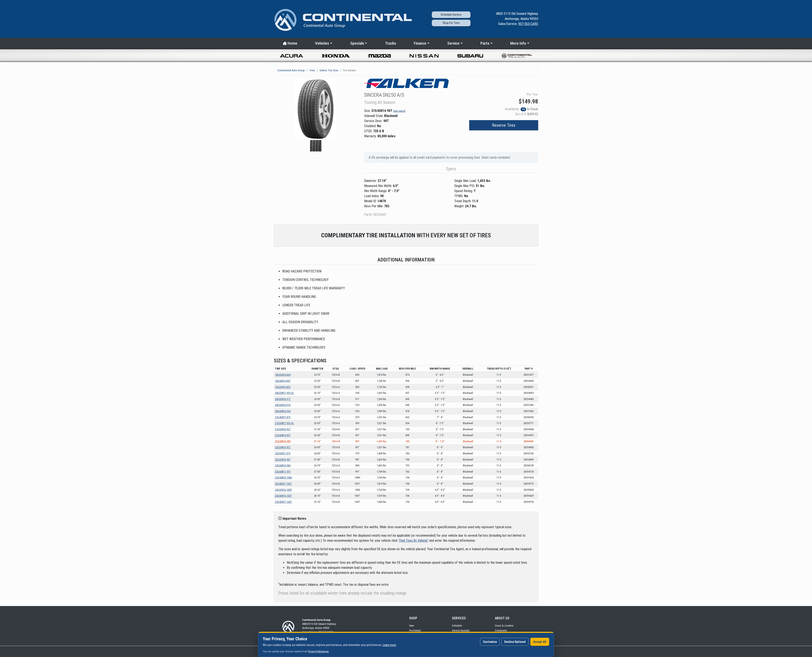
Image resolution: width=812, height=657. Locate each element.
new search (399, 111)
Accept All (539, 641)
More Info (518, 43)
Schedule (457, 625)
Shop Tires (451, 23)
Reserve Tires (503, 125)
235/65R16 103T (283, 495)
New (411, 625)
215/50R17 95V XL (284, 423)
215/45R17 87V (283, 417)
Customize (490, 641)
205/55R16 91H (283, 405)
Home (292, 43)
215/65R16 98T (283, 441)
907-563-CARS (528, 24)
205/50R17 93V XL (284, 393)
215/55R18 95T (283, 429)
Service (451, 14)
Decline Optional (515, 641)
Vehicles (322, 43)
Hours (504, 625)
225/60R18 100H (283, 477)
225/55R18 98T (283, 459)
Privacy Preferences (318, 651)
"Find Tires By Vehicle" (413, 541)
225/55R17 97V (283, 453)
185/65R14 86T (283, 380)
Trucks (390, 43)
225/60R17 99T (283, 471)
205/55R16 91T (283, 399)
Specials (357, 43)
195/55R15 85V (283, 387)
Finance (420, 43)
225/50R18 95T (283, 447)
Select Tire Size (329, 70)
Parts (484, 43)
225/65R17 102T (283, 483)
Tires (312, 70)
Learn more (389, 645)
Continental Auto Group (291, 70)
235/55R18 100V (283, 489)
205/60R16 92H (283, 411)
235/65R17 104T (283, 501)
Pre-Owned (415, 630)
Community (501, 630)
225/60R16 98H (283, 465)
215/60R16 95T (283, 435)
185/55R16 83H (283, 374)
